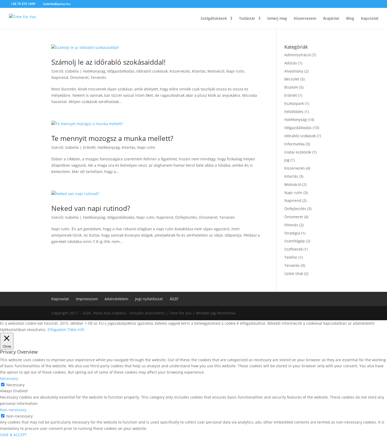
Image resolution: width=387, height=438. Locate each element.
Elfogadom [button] (57, 329)
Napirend (59, 77)
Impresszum (87, 298)
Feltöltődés (294, 111)
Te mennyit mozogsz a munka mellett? (112, 138)
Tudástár (247, 19)
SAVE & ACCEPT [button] (13, 434)
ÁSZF (174, 298)
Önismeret (79, 77)
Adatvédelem (116, 298)
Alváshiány (293, 71)
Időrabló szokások (152, 71)
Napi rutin (235, 71)
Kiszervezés (180, 71)
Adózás (290, 62)
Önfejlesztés (186, 217)
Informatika (294, 143)
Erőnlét (89, 147)
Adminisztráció (297, 54)
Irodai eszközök (297, 152)
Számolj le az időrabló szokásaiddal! (108, 62)
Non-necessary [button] (13, 409)
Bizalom (291, 87)
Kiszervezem (305, 19)
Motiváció (215, 71)
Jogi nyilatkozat (149, 298)
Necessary (15, 384)
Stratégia (292, 233)
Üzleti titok (293, 273)
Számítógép (294, 240)
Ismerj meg (277, 19)
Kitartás (199, 71)
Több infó (75, 329)
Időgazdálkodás (121, 71)
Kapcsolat (370, 19)
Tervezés (98, 77)
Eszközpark (294, 103)
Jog (287, 159)
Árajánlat (331, 19)
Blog (350, 19)
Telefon (290, 257)
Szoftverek (293, 249)
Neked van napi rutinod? (90, 208)
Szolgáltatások (214, 19)
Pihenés (291, 224)
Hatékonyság (94, 71)
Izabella (72, 71)
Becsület (291, 79)
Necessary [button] (9, 378)
